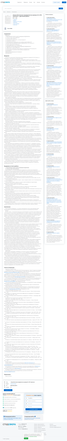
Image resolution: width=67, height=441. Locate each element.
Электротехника (13, 383)
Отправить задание (57, 2)
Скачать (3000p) (8, 390)
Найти (61, 8)
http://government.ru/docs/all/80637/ (10, 281)
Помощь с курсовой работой (39, 424)
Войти (65, 2)
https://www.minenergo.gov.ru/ (29, 362)
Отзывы (30, 2)
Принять (26, 438)
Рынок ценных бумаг (50, 154)
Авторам (38, 2)
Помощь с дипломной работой (39, 425)
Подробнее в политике (33, 436)
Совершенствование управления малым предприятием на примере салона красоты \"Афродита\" (54, 42)
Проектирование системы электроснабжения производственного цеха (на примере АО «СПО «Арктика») (54, 19)
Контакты (43, 2)
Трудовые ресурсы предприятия (52, 104)
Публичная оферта (53, 425)
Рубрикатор (26, 2)
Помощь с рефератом (38, 427)
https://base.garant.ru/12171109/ (20, 276)
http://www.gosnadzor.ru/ (8, 365)
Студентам (19, 2)
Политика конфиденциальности (55, 427)
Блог (34, 2)
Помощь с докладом (37, 431)
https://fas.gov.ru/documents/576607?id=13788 (11, 272)
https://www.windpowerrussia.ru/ (9, 371)
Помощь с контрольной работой (39, 430)
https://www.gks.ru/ (18, 368)
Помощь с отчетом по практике (39, 428)
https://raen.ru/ (37, 366)
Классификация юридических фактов (53, 166)
